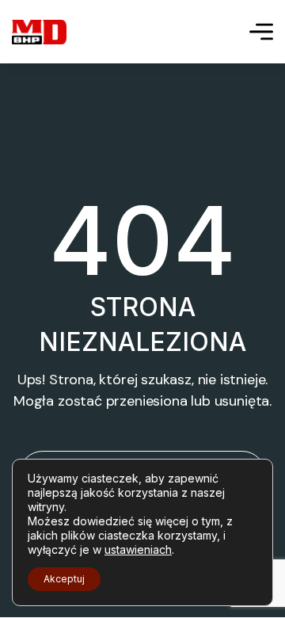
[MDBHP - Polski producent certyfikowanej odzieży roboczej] (39, 32)
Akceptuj (64, 579)
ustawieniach (138, 549)
